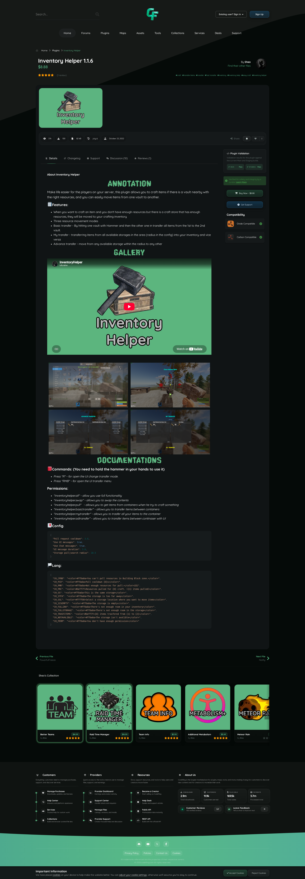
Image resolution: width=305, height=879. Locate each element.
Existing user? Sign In (230, 14)
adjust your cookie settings (133, 874)
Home (67, 33)
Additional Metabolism (199, 734)
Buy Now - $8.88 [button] (246, 193)
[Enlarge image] (129, 183)
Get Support (246, 204)
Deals (218, 33)
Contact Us (161, 853)
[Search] (97, 14)
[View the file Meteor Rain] (256, 707)
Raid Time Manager (99, 734)
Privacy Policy (132, 853)
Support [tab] (95, 158)
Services (200, 33)
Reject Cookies (258, 873)
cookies (56, 874)
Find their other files (239, 65)
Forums (85, 33)
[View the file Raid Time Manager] (109, 707)
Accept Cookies (236, 873)
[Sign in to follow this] (247, 138)
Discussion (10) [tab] (119, 158)
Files (89, 14)
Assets (140, 33)
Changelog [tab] (74, 158)
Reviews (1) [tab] (144, 158)
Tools (158, 33)
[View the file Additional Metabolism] (207, 707)
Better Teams (47, 734)
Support (236, 33)
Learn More (241, 182)
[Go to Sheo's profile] (261, 64)
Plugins (105, 33)
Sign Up (259, 14)
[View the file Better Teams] (59, 707)
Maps (123, 33)
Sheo (248, 61)
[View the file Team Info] (158, 707)
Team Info (144, 734)
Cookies (176, 853)
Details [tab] (53, 158)
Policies (147, 853)
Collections (177, 33)
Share (236, 138)
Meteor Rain (243, 734)
